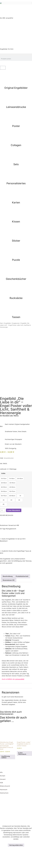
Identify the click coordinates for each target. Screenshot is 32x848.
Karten (16, 202)
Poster (16, 126)
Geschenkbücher (16, 278)
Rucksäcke (16, 298)
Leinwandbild (19, 679)
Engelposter (16, 323)
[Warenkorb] (3, 68)
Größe (3, 473)
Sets (16, 164)
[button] (16, 54)
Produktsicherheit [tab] (22, 576)
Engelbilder (7, 323)
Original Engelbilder (16, 87)
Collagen (16, 145)
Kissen (16, 221)
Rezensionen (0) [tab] (8, 580)
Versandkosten (9, 458)
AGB (1, 783)
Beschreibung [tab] (8, 576)
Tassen (16, 317)
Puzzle (16, 259)
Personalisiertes (16, 183)
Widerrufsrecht (5, 786)
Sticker (16, 240)
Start (1, 323)
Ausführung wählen (5, 757)
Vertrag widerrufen (16, 845)
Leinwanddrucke (16, 106)
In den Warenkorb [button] (22, 753)
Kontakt (2, 776)
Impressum (3, 789)
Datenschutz (4, 793)
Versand (2, 779)
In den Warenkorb (13, 510)
